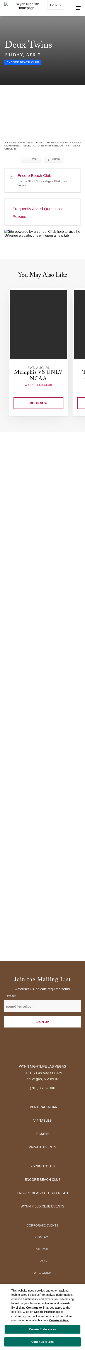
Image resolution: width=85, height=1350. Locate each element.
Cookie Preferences (42, 1329)
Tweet (33, 158)
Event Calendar (42, 1107)
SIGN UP (42, 1022)
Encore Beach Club (43, 1179)
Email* (11, 996)
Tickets (42, 1134)
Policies (19, 216)
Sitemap (42, 1249)
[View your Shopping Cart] (52, 17)
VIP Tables (42, 1120)
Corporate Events (42, 1225)
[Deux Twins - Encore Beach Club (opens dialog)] (42, 113)
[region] (42, 1317)
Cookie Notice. (59, 1320)
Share (56, 158)
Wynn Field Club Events (42, 1206)
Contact (42, 1237)
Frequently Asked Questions (37, 209)
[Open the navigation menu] (78, 8)
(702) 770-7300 (42, 1088)
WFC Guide (42, 1272)
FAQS (43, 1261)
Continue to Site (42, 1341)
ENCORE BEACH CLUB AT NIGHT (42, 1193)
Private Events (42, 1147)
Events (55, 5)
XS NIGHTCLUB (43, 1166)
